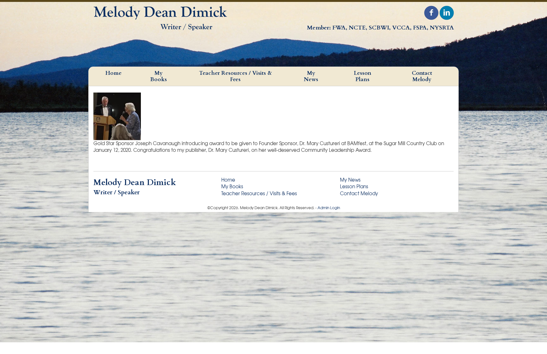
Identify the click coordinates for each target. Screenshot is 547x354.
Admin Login (329, 207)
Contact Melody (422, 76)
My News (311, 76)
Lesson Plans (362, 76)
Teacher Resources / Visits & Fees (235, 76)
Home (113, 73)
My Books (158, 76)
